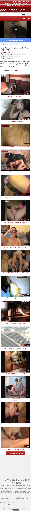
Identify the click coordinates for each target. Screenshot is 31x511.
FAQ (2, 501)
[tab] (5, 70)
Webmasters (26, 501)
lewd (24, 54)
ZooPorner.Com (12, 9)
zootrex (18, 56)
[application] (15, 29)
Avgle (25, 3)
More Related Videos (16, 453)
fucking (15, 54)
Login (18, 5)
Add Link (8, 504)
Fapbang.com (16, 3)
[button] (23, 6)
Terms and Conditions (9, 501)
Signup (10, 5)
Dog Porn (10, 58)
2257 (14, 502)
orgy (3, 56)
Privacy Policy (3, 502)
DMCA (10, 502)
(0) (6, 44)
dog (11, 54)
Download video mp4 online (16, 40)
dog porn (26, 1)
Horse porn (17, 1)
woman (12, 56)
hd (20, 54)
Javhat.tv (7, 3)
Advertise (19, 501)
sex (7, 56)
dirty (6, 54)
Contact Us (25, 502)
